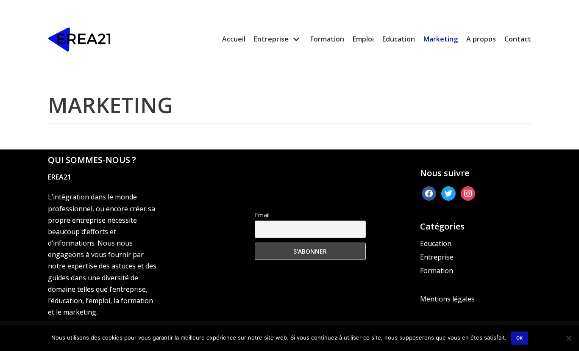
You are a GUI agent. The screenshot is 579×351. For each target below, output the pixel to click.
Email (262, 215)
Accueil (233, 39)
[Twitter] (448, 192)
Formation (327, 39)
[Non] (568, 338)
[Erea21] (79, 39)
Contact (517, 39)
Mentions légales (447, 299)
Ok (519, 338)
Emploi (363, 39)
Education (398, 39)
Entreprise (437, 257)
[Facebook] (429, 192)
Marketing (440, 39)
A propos (481, 39)
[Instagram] (468, 192)
